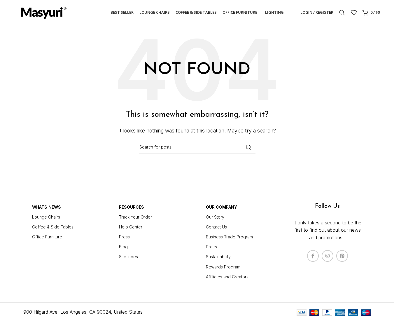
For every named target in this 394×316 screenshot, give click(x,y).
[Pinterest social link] (342, 256)
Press (124, 236)
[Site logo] (43, 12)
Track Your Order (135, 216)
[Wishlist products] (354, 12)
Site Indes (128, 256)
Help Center (130, 226)
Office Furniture (47, 236)
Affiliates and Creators (227, 276)
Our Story (215, 216)
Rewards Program (223, 266)
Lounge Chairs (46, 216)
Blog (123, 246)
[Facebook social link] (313, 256)
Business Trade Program (229, 236)
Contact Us (216, 226)
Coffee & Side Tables (52, 226)
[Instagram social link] (327, 256)
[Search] (342, 12)
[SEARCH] (248, 147)
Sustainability (218, 256)
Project (213, 246)
